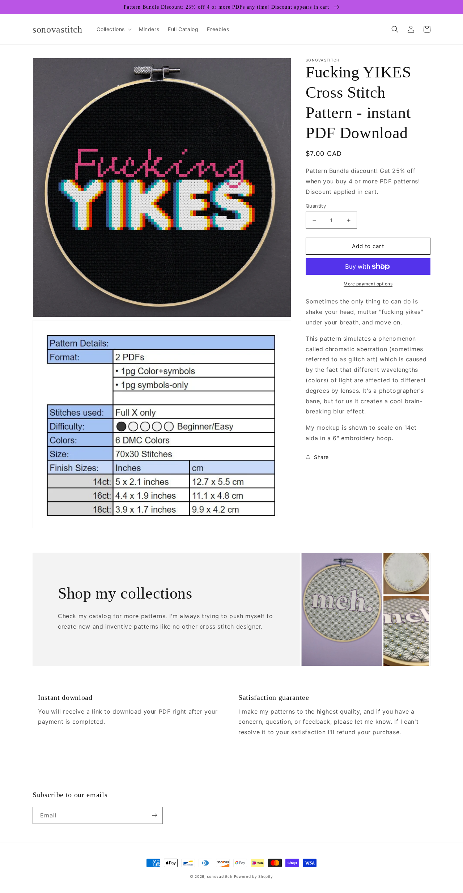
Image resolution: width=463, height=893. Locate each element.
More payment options (368, 283)
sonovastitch (219, 876)
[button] (113, 29)
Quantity (316, 206)
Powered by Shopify (253, 876)
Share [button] (321, 457)
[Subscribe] (154, 815)
